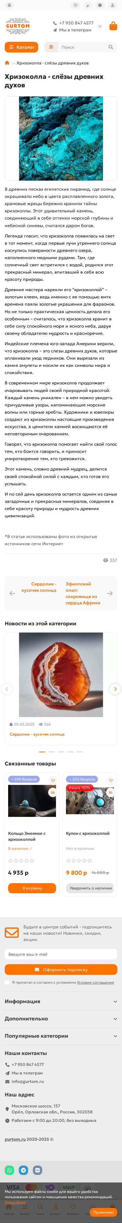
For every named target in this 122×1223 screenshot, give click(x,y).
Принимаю (104, 1212)
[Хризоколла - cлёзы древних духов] (61, 138)
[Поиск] (110, 47)
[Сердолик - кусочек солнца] (61, 675)
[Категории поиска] (51, 47)
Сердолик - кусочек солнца (39, 587)
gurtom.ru (15, 1139)
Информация (22, 1001)
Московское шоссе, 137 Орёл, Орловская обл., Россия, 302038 (52, 1109)
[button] (7, 689)
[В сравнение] (53, 792)
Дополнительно (26, 1018)
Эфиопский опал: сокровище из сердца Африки (83, 593)
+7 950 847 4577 (76, 23)
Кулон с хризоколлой (87, 833)
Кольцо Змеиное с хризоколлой (27, 836)
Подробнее (15, 1202)
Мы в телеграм (75, 30)
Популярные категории (36, 1036)
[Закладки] (75, 5)
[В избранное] (53, 780)
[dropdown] (9, 5)
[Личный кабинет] (112, 5)
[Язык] (100, 5)
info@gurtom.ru (28, 1081)
